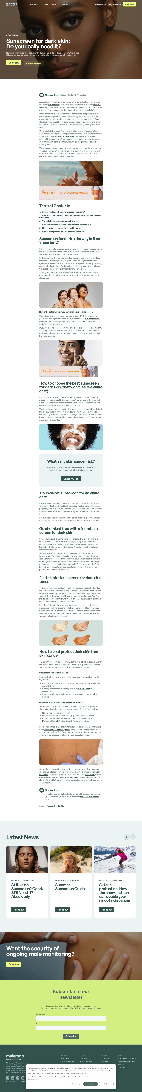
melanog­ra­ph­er (72, 777)
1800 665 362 (100, 4)
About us (105, 1058)
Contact (105, 1061)
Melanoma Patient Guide (126, 1061)
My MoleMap (115, 4)
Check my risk (33, 63)
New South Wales (86, 1061)
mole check (90, 774)
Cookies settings (75, 1084)
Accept (90, 1084)
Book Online (10, 1081)
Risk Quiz (121, 1064)
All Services (65, 1058)
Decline (106, 1084)
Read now (19, 909)
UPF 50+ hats (84, 688)
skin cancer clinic (92, 318)
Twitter (61, 806)
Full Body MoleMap (67, 1061)
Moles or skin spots (50, 721)
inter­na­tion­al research (67, 136)
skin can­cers (53, 104)
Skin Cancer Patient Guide (127, 1058)
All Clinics (83, 1058)
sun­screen (81, 321)
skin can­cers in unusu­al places (57, 729)
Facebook (51, 806)
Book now (129, 4)
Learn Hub (121, 1068)
